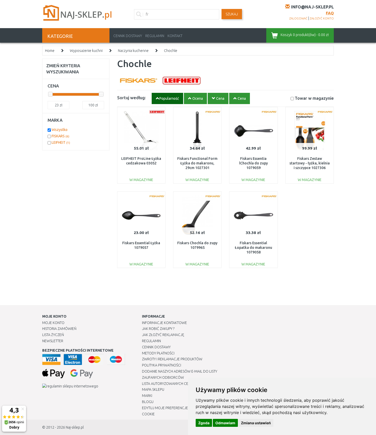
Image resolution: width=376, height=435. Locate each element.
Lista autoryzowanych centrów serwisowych (184, 384)
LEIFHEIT (61, 142)
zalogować (298, 18)
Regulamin (154, 36)
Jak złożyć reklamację (163, 335)
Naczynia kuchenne (133, 51)
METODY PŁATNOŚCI (158, 353)
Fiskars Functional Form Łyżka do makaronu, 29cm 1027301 (197, 163)
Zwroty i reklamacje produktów (172, 359)
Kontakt (175, 36)
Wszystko (60, 130)
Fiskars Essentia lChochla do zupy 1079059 (253, 163)
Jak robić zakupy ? (158, 329)
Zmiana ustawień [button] (256, 423)
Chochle (170, 51)
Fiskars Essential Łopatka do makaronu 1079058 (253, 247)
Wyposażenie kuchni (86, 51)
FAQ (330, 13)
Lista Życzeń (53, 335)
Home (49, 51)
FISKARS (60, 136)
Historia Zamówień (59, 329)
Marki (147, 396)
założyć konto (322, 18)
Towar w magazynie (314, 98)
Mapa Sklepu (153, 389)
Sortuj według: (131, 97)
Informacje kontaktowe (164, 323)
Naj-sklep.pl (75, 427)
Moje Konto (53, 323)
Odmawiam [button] (225, 423)
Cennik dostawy (127, 36)
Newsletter (52, 341)
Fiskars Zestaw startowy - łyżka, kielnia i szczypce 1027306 (310, 163)
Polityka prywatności (161, 365)
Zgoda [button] (203, 423)
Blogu (147, 402)
